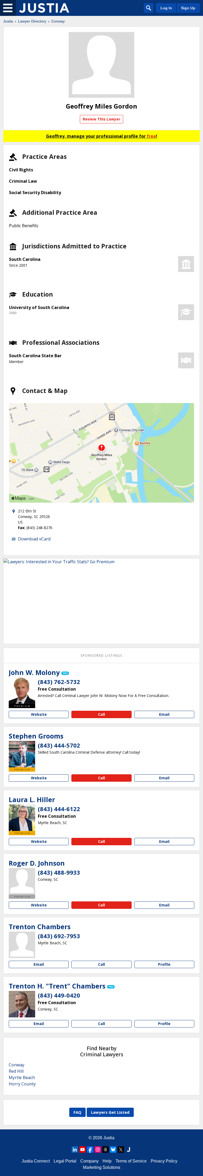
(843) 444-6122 (59, 809)
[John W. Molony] (22, 690)
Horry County (22, 1084)
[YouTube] (82, 1149)
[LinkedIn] (75, 1149)
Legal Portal (65, 1161)
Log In (166, 8)
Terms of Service (131, 1161)
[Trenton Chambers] (22, 945)
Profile (164, 964)
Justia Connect (36, 1161)
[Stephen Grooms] (22, 754)
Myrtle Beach (22, 1077)
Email (164, 714)
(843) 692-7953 (59, 936)
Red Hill (16, 1071)
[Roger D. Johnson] (22, 881)
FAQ (77, 1112)
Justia (8, 21)
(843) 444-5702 (59, 745)
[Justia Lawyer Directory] (44, 8)
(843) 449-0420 (59, 995)
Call (101, 714)
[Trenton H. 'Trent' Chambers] (22, 1004)
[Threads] (105, 1149)
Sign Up (188, 8)
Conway (58, 21)
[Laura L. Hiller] (22, 817)
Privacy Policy (164, 1161)
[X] (121, 1149)
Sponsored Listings (101, 655)
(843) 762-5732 (59, 682)
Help (107, 1161)
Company (89, 1161)
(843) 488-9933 (59, 872)
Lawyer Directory (32, 21)
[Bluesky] (113, 1149)
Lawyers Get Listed (110, 1112)
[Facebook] (90, 1149)
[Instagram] (98, 1149)
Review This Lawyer (101, 119)
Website (39, 714)
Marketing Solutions (101, 1167)
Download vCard (34, 539)
